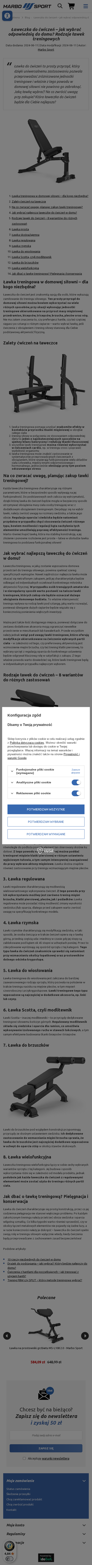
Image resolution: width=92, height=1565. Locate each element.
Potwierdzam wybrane (46, 821)
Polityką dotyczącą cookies (27, 742)
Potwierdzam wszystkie (46, 809)
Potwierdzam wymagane (46, 834)
